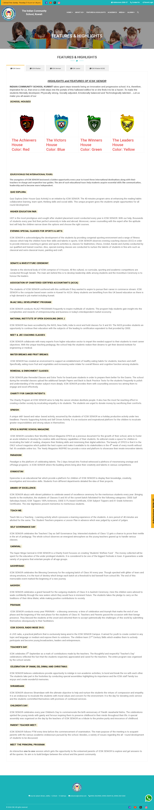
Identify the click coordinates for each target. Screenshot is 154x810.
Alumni (130, 12)
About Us (79, 12)
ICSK (13, 807)
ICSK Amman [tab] (56, 68)
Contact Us (136, 2)
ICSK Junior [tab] (76, 68)
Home (69, 12)
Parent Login (148, 2)
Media (121, 12)
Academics (112, 12)
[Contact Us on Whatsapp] (148, 796)
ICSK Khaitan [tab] (36, 68)
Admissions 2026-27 (120, 2)
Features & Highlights (96, 12)
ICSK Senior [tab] (16, 68)
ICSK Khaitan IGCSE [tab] (98, 68)
